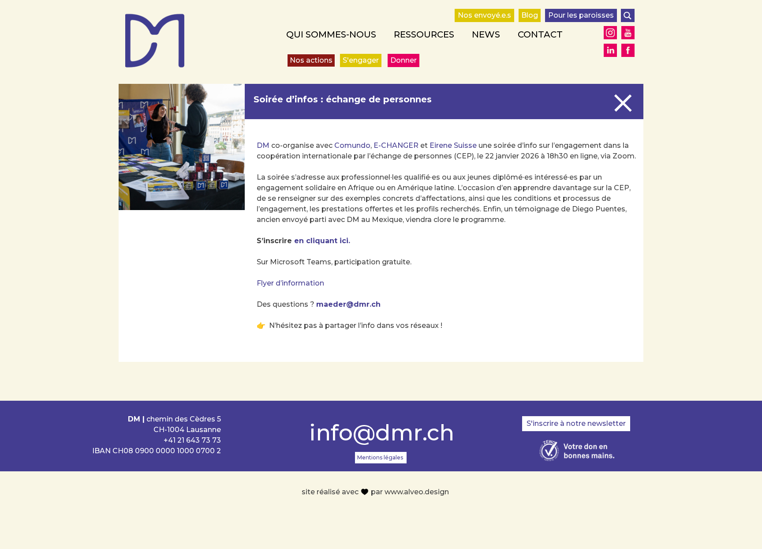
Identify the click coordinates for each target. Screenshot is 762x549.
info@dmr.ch (381, 432)
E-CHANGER (396, 145)
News (486, 34)
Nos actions (311, 60)
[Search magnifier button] (627, 15)
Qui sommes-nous (331, 34)
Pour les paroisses (581, 15)
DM (264, 145)
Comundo (352, 145)
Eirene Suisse (453, 145)
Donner (403, 60)
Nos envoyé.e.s (484, 15)
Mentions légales (380, 457)
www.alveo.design (417, 492)
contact (540, 34)
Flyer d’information (290, 283)
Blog (529, 15)
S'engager (361, 60)
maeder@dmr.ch (348, 304)
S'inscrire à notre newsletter (576, 423)
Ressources (424, 34)
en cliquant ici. (322, 241)
